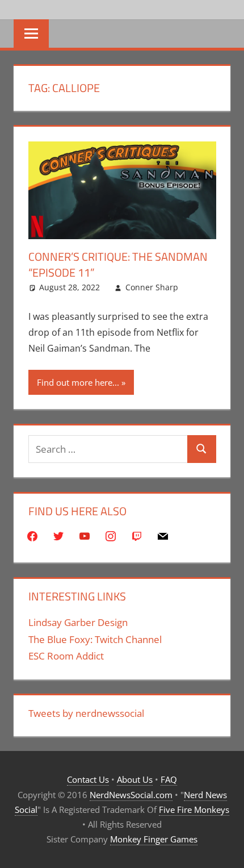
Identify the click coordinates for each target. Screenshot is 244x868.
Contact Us (88, 779)
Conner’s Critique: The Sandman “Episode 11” (118, 264)
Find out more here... (78, 382)
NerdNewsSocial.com (131, 794)
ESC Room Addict (66, 655)
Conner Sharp (151, 287)
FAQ (169, 779)
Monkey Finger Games (153, 839)
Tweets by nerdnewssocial (86, 713)
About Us (135, 779)
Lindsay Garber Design (78, 622)
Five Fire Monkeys (194, 809)
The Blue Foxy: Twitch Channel (95, 639)
